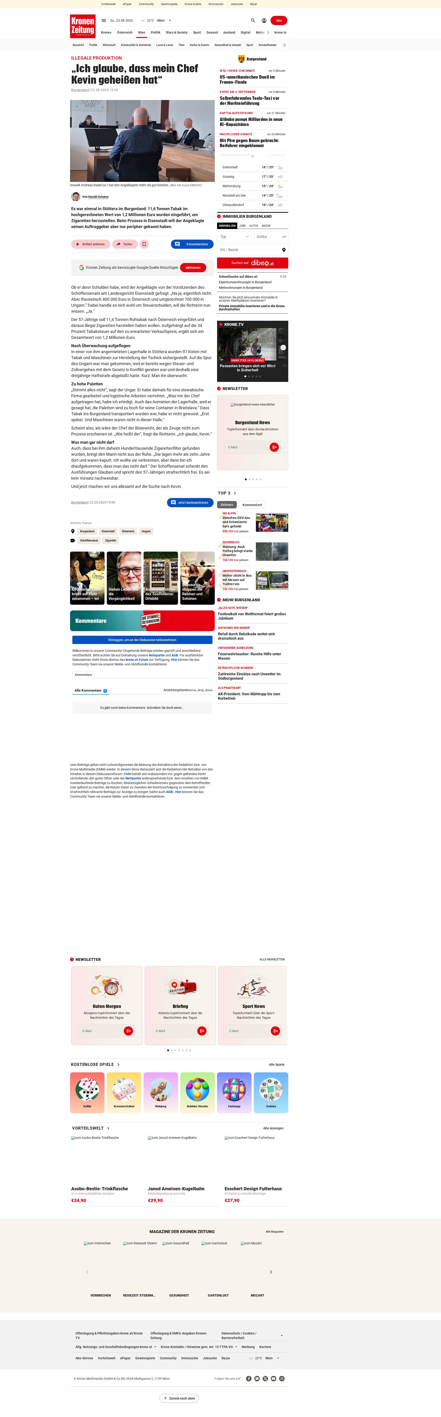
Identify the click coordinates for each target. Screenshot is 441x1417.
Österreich (125, 32)
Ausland (229, 32)
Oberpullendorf (233, 205)
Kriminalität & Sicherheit (136, 45)
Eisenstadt (108, 531)
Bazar (253, 4)
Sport (197, 32)
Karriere (265, 1347)
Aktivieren (193, 267)
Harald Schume (98, 196)
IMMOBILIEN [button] (227, 225)
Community (146, 4)
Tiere (181, 45)
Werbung (248, 1347)
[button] (268, 32)
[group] (87, 578)
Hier (174, 659)
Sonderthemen (268, 45)
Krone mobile (193, 4)
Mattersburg (231, 186)
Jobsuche (237, 4)
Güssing (228, 176)
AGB (175, 655)
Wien (141, 32)
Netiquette (157, 655)
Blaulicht (78, 45)
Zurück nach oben (179, 1398)
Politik (155, 32)
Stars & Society (177, 32)
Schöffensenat (89, 540)
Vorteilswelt (108, 4)
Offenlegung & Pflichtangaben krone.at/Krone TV (109, 1335)
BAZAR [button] (266, 225)
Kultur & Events (199, 45)
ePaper (127, 4)
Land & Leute (164, 45)
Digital (245, 32)
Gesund (212, 32)
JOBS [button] (242, 225)
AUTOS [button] (253, 225)
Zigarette (110, 540)
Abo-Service (84, 1358)
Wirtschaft (109, 45)
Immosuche (216, 4)
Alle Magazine (274, 1231)
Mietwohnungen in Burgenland (252, 287)
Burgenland (80, 90)
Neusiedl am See (234, 195)
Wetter (286, 45)
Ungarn (146, 531)
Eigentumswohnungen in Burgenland (252, 282)
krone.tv (280, 32)
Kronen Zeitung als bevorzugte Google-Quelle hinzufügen (143, 267)
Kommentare (191, 244)
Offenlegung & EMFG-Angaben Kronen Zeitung (178, 1335)
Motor (260, 32)
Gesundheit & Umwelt (228, 45)
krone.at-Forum (137, 659)
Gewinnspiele (169, 4)
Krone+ (106, 32)
